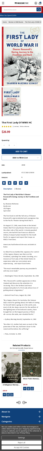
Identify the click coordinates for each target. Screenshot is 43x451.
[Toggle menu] (3, 3)
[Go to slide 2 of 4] (24, 402)
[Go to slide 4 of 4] (18, 402)
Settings (21, 437)
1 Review (17, 189)
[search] (38, 9)
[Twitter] (15, 183)
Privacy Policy (25, 433)
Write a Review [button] (24, 126)
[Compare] (8, 394)
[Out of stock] (11, 394)
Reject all (21, 442)
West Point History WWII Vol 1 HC (31, 379)
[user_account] (35, 3)
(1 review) (16, 126)
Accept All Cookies (21, 447)
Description (7, 189)
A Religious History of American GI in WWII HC (11, 385)
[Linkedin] (20, 183)
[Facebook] (4, 183)
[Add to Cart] (32, 388)
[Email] (9, 183)
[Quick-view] (4, 394)
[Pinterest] (26, 183)
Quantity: (6, 140)
